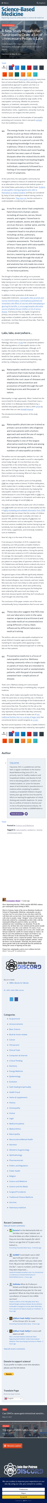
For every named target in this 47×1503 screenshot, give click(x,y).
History (12, 1102)
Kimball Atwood (27, 409)
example (39, 120)
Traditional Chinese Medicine (21, 1197)
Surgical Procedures (17, 1192)
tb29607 (16, 1255)
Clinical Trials (14, 1050)
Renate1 (16, 1230)
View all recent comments (14, 1226)
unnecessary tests (14, 833)
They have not (21, 198)
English (10, 1398)
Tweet (4, 63)
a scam (35, 720)
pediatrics (31, 830)
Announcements (16, 1024)
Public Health (14, 1171)
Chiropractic (14, 1045)
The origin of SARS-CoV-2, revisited (20, 1430)
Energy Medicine (16, 1071)
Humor (12, 1113)
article (38, 406)
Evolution (13, 1082)
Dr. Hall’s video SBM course (14, 990)
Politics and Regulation (18, 1165)
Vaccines (13, 1202)
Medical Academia (16, 1123)
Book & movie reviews (18, 1034)
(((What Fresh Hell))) (21, 1318)
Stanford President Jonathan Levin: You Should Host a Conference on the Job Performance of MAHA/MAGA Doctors (26, 1274)
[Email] (26, 814)
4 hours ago (36, 1324)
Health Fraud (14, 1092)
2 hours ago (28, 1277)
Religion (12, 1176)
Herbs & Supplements (18, 1097)
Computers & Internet (18, 1055)
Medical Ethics (15, 1129)
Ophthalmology (15, 1155)
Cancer (12, 1040)
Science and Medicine (8, 25)
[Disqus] (23, 867)
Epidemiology (14, 1076)
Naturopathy (14, 1134)
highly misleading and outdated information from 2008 (24, 510)
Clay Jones (5, 54)
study (21, 342)
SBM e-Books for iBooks (19, 983)
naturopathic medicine (27, 79)
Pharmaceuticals (16, 1160)
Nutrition (13, 1144)
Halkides (16, 1284)
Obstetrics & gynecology (19, 1150)
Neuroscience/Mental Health (21, 1139)
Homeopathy (14, 1108)
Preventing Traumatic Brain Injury (20, 1248)
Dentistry (13, 1066)
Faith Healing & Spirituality (20, 1087)
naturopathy (21, 830)
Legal (11, 1118)
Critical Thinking (15, 1061)
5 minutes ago (36, 1248)
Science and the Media (18, 1186)
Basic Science (14, 1029)
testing (39, 830)
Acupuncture (14, 1019)
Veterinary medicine (17, 1207)
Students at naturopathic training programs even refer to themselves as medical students (23, 190)
